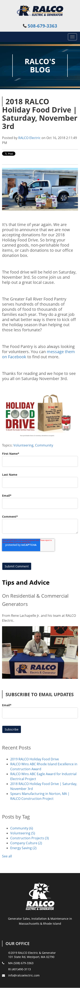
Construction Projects (29, 838)
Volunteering (23, 445)
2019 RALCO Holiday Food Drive (34, 759)
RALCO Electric (29, 138)
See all (7, 856)
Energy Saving (23, 848)
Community (44, 445)
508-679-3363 (42, 26)
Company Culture (26, 843)
